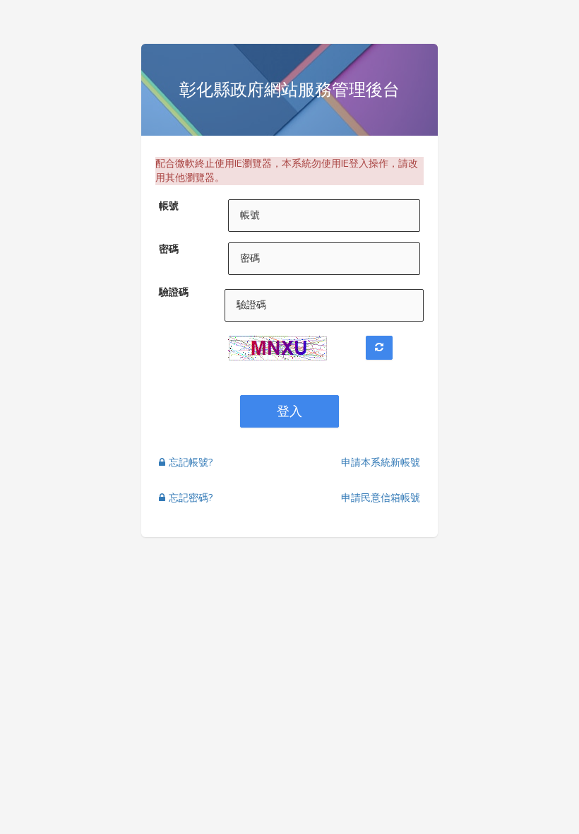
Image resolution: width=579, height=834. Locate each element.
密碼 (169, 249)
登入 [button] (289, 411)
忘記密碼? (191, 498)
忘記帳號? (191, 462)
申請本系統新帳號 (380, 462)
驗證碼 (174, 292)
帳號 (169, 206)
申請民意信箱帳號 (380, 498)
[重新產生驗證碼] (379, 348)
